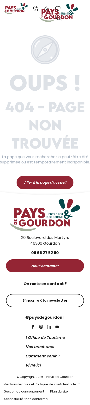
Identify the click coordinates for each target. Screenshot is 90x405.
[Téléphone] (35, 9)
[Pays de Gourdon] (16, 8)
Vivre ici (33, 365)
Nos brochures (39, 346)
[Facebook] (33, 327)
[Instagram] (41, 327)
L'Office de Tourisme (45, 337)
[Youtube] (57, 327)
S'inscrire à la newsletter (45, 300)
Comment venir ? (42, 356)
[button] (58, 18)
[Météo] (46, 9)
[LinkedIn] (49, 327)
